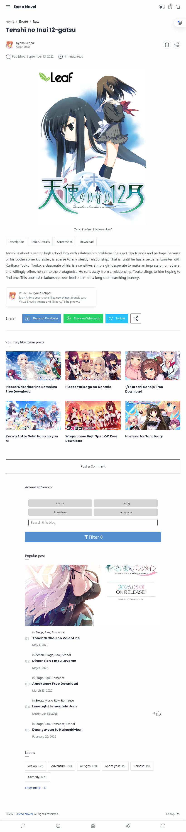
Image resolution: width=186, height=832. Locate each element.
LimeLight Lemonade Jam (54, 706)
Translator (60, 512)
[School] (66, 655)
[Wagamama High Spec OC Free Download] (92, 415)
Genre (60, 503)
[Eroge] (39, 632)
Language (126, 512)
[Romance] (58, 632)
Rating (126, 503)
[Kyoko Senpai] (25, 43)
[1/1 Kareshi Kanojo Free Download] (152, 365)
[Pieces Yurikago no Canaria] (92, 365)
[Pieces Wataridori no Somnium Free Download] (33, 365)
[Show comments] (162, 825)
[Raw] (48, 632)
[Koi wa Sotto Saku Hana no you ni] (33, 415)
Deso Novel (25, 7)
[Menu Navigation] (8, 6)
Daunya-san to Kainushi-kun (57, 729)
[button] (162, 7)
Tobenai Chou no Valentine (56, 638)
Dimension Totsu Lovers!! (54, 660)
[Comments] (157, 713)
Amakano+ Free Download (55, 683)
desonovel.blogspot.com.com (101, 814)
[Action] (40, 655)
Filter (94, 537)
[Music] (49, 701)
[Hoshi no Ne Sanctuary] (152, 415)
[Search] (177, 6)
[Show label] (35, 788)
